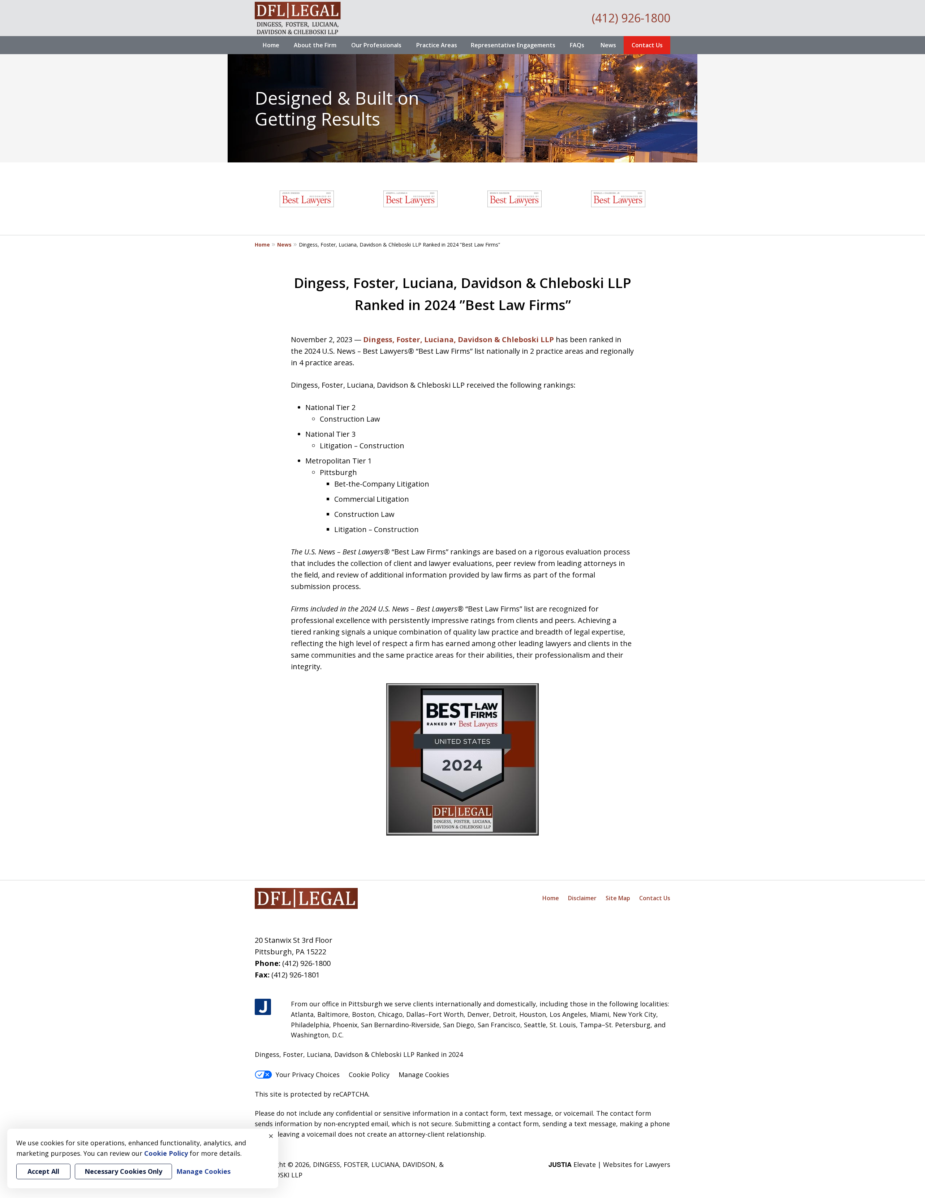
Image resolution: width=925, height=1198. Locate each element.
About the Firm (315, 45)
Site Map (618, 898)
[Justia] (263, 1007)
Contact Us (647, 45)
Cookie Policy (369, 1074)
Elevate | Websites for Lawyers (609, 1164)
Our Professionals (376, 45)
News (608, 45)
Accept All (43, 1171)
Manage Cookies (424, 1074)
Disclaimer (582, 898)
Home (271, 45)
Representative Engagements (513, 45)
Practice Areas (436, 45)
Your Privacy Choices (308, 1074)
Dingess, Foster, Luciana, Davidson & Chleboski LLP (458, 339)
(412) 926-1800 (631, 18)
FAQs (577, 45)
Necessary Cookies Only (123, 1171)
